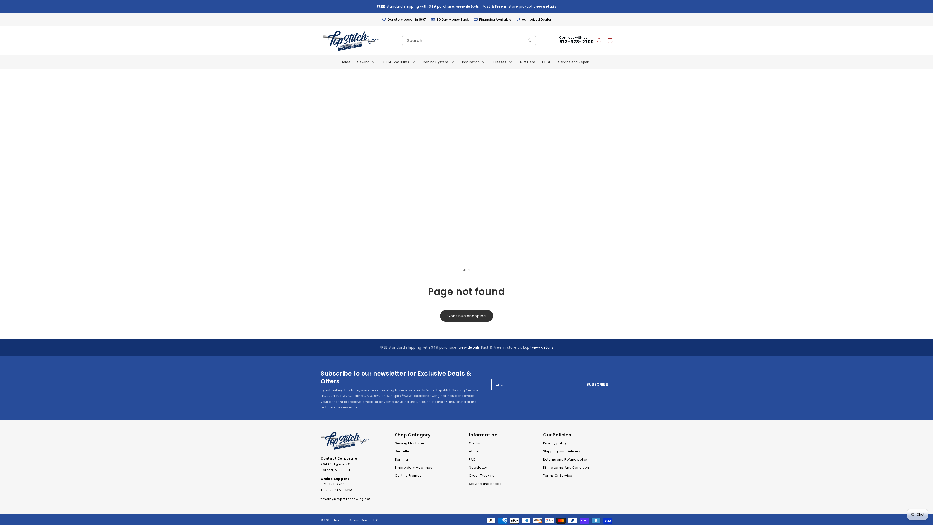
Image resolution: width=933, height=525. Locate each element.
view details (469, 347)
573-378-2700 (576, 42)
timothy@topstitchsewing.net (345, 499)
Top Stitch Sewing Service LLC (356, 520)
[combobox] (469, 40)
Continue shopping (466, 315)
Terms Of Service (557, 475)
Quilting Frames (408, 475)
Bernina (401, 459)
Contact (476, 443)
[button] (610, 40)
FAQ (472, 459)
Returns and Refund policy (565, 459)
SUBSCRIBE (597, 384)
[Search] (530, 40)
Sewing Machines (410, 443)
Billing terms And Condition (566, 467)
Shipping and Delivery (561, 451)
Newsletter (478, 467)
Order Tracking (482, 475)
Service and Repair (485, 483)
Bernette (402, 451)
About (474, 451)
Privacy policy (555, 443)
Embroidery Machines (413, 467)
